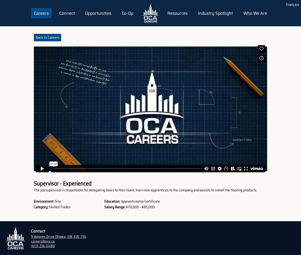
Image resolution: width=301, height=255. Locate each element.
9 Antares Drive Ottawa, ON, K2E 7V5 (58, 236)
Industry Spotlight (215, 13)
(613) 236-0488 (43, 246)
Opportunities (98, 13)
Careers (41, 13)
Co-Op (127, 13)
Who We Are (255, 13)
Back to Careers (47, 37)
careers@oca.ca (43, 241)
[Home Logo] (150, 13)
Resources (177, 13)
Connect (67, 13)
